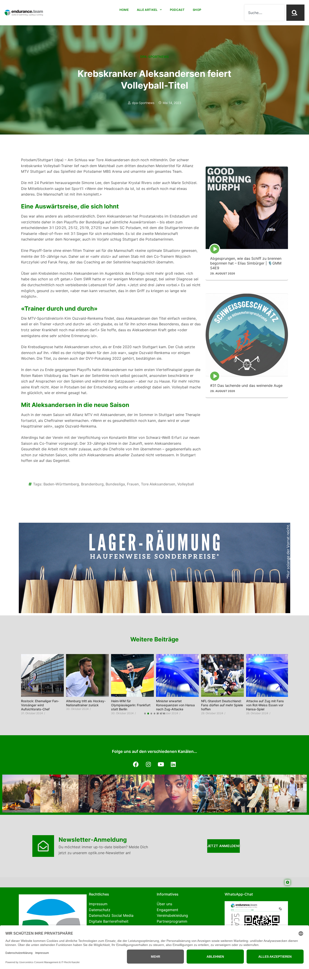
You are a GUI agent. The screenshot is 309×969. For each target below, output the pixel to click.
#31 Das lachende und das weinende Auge (246, 385)
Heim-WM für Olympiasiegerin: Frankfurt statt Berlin (130, 705)
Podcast (177, 10)
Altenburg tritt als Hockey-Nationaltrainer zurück (86, 703)
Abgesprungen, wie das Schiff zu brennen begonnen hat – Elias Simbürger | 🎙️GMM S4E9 (245, 263)
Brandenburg (92, 484)
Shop (197, 10)
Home (124, 10)
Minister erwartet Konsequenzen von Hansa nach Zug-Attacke (175, 705)
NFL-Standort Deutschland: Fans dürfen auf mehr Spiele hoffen (222, 705)
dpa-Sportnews (154, 57)
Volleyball (185, 484)
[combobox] (264, 13)
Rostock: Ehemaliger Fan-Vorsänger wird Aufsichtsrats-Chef (40, 705)
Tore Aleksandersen (158, 484)
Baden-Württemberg (61, 484)
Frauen (133, 484)
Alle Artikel (147, 10)
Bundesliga (115, 484)
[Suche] (295, 13)
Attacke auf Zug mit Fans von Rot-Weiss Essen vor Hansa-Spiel (265, 705)
